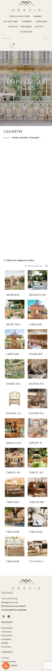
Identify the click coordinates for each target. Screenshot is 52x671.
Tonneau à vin (38, 561)
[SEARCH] (45, 38)
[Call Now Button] (6, 665)
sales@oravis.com (9, 602)
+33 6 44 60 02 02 (9, 598)
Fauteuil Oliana (16, 413)
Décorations (7, 635)
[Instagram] (3, 616)
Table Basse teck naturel (21, 561)
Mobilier (4, 643)
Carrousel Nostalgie (19, 354)
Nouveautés (7, 628)
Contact (5, 657)
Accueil (6, 137)
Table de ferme (38, 502)
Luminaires (6, 639)
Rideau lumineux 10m (19, 443)
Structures (6, 646)
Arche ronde (37, 295)
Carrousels (6, 631)
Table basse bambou (18, 532)
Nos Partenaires (8, 661)
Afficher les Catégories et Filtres (20, 260)
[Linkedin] (8, 616)
